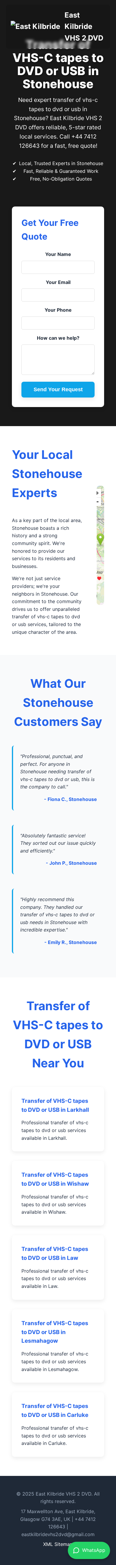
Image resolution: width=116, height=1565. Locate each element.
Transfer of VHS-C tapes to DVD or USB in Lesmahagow (54, 1332)
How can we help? (58, 338)
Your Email (58, 282)
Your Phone (58, 310)
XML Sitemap (58, 1544)
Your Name (58, 254)
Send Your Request (58, 389)
